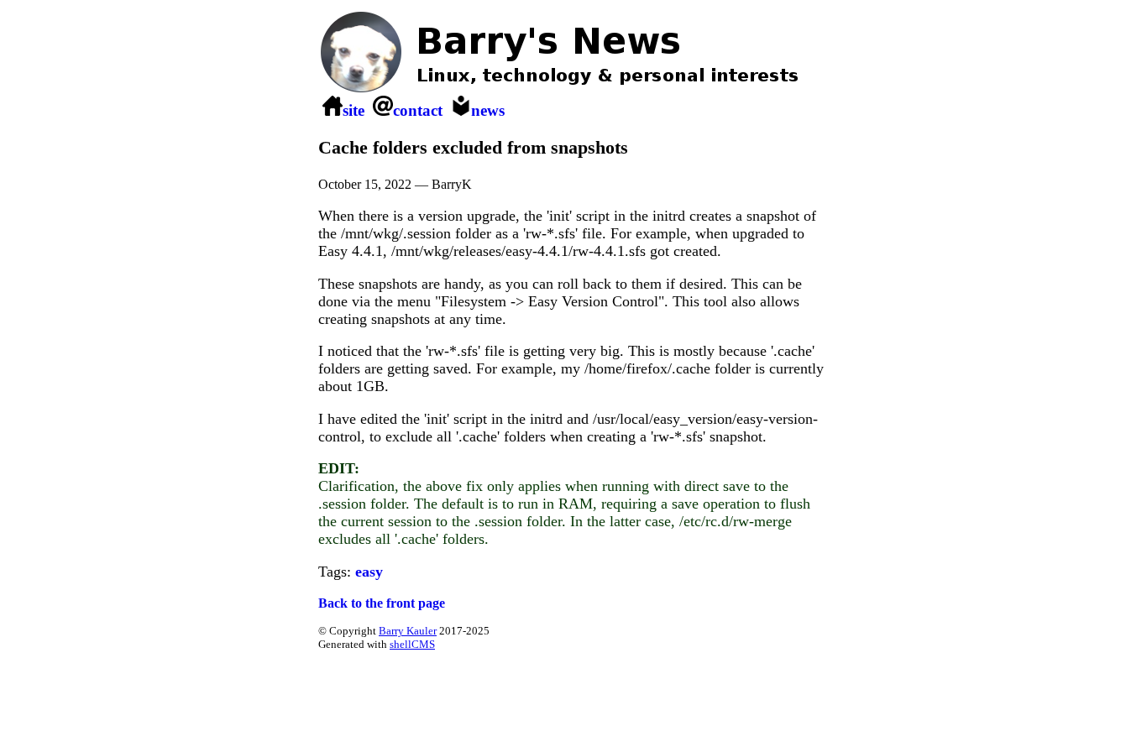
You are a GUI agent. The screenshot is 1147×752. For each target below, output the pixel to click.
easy (369, 571)
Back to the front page (381, 603)
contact (418, 110)
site (353, 110)
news (488, 110)
